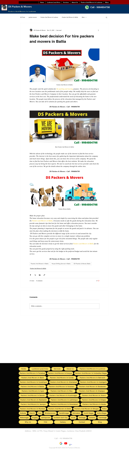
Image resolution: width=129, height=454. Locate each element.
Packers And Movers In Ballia (70, 17)
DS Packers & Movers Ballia (82, 263)
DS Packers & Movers (20, 6)
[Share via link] (44, 275)
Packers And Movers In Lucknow (49, 17)
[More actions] (98, 30)
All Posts (22, 17)
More (83, 17)
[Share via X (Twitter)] (35, 275)
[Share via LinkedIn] (40, 275)
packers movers (33, 17)
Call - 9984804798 (100, 7)
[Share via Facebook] (30, 275)
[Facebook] (70, 445)
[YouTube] (65, 443)
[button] (106, 17)
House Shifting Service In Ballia (61, 263)
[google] (60, 443)
